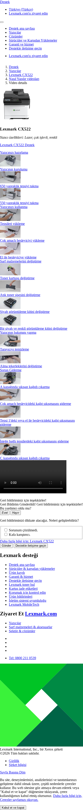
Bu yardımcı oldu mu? (15, 508)
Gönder (6, 545)
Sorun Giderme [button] (10, 370)
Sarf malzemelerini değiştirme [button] (20, 261)
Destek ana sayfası (22, 565)
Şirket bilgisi (17, 765)
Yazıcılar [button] (15, 32)
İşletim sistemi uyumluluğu (27, 600)
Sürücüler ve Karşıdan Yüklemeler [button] (33, 40)
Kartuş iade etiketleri (23, 588)
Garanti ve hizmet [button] (21, 44)
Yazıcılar (15, 71)
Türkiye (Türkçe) (21, 9)
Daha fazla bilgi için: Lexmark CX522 (27, 541)
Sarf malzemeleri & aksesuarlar (30, 627)
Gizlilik (14, 761)
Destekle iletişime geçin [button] (25, 48)
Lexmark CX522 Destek (17, 145)
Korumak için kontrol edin (27, 592)
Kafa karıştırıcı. (19, 534)
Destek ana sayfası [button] (22, 28)
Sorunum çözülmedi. (23, 530)
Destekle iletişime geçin (30, 545)
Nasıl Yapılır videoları (24, 79)
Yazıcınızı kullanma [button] (13, 207)
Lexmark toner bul (22, 584)
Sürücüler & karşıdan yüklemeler (32, 569)
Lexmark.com (41, 614)
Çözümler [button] (16, 36)
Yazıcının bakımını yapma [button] (18, 332)
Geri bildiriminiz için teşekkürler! (23, 500)
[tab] (41, 153)
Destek (14, 67)
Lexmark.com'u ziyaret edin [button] (28, 13)
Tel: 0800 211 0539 (22, 658)
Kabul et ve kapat (13, 807)
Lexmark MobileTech (24, 604)
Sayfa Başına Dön (12, 772)
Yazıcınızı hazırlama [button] (14, 152)
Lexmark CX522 (21, 75)
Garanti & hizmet (21, 576)
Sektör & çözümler (22, 631)
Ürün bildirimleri (20, 596)
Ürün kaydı (17, 572)
